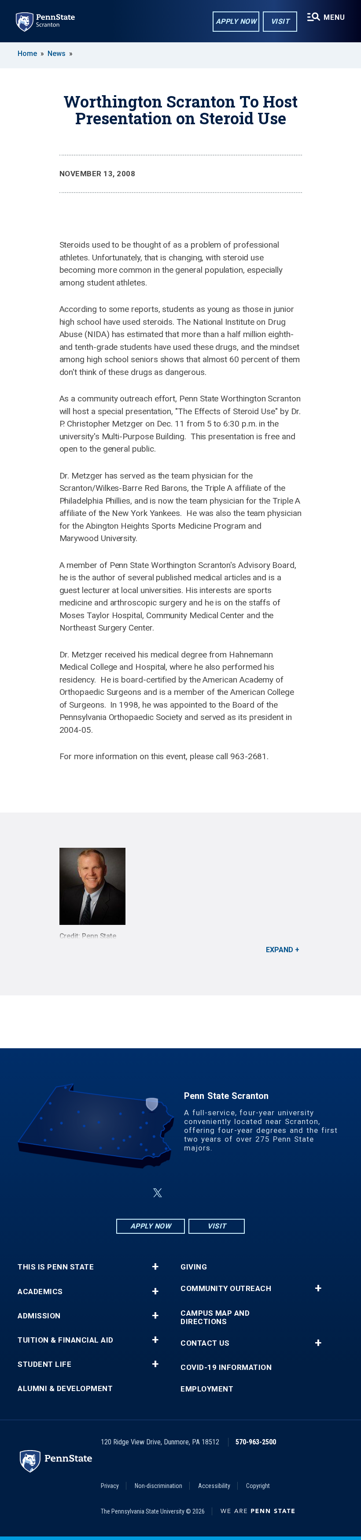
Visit (280, 21)
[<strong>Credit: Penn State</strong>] (180, 886)
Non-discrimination (158, 1485)
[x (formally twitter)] (157, 1193)
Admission (39, 1316)
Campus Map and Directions (215, 1317)
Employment (206, 1389)
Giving (193, 1267)
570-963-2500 (256, 1442)
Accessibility (214, 1485)
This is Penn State (56, 1267)
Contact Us (204, 1343)
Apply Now (236, 21)
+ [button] (155, 1267)
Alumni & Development (65, 1388)
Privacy (110, 1485)
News (57, 53)
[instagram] (224, 1193)
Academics (40, 1292)
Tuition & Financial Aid (66, 1340)
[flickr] (179, 1193)
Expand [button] (279, 950)
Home (27, 53)
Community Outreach (225, 1288)
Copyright (258, 1485)
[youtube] (201, 1193)
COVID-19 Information (226, 1367)
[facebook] (136, 1193)
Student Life (44, 1364)
